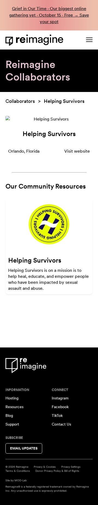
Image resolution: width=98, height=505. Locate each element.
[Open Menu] (89, 39)
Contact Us (61, 424)
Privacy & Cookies (45, 466)
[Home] (35, 40)
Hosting (12, 398)
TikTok (57, 415)
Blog (9, 415)
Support (12, 424)
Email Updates (24, 448)
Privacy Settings (71, 466)
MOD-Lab (20, 480)
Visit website (77, 151)
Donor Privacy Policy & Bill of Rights (57, 470)
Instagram (60, 398)
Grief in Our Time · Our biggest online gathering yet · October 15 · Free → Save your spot (49, 15)
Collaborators (20, 101)
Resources (14, 407)
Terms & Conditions (17, 470)
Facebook (60, 407)
